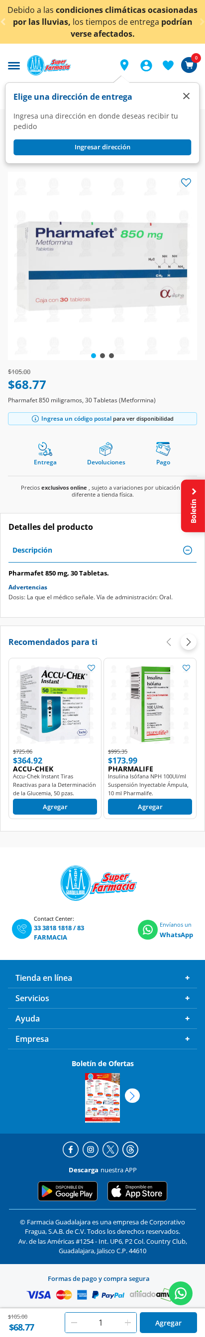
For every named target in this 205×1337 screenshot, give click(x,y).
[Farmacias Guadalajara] (66, 65)
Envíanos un (176, 924)
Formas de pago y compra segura (99, 1278)
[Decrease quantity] (74, 1323)
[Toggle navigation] (14, 64)
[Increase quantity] (128, 1323)
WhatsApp (176, 934)
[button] (124, 65)
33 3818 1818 (53, 927)
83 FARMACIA (59, 932)
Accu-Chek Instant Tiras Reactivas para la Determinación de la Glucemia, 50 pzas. (54, 784)
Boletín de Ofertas (103, 1063)
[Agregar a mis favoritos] (91, 667)
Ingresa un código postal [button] (76, 418)
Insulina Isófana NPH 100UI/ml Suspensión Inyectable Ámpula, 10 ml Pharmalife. (148, 784)
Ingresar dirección (102, 146)
